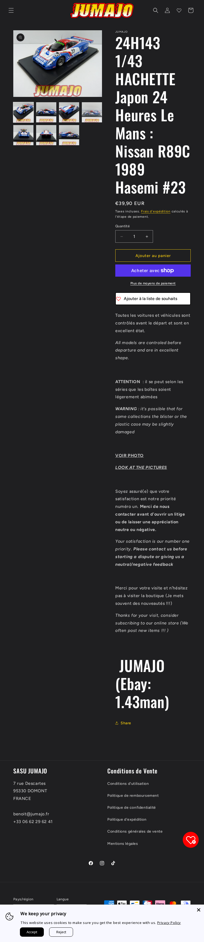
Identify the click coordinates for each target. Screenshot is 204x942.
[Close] (198, 910)
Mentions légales (122, 843)
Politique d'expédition (126, 819)
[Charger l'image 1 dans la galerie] (23, 112)
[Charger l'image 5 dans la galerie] (23, 135)
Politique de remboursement (133, 795)
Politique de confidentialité (131, 807)
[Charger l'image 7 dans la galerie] (69, 135)
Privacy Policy (169, 922)
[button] (11, 10)
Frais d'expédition (156, 211)
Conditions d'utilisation (128, 783)
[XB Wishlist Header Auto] (179, 10)
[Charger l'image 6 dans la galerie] (46, 135)
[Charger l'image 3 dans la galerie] (69, 112)
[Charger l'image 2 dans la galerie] (46, 112)
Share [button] (126, 723)
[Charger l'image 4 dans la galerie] (92, 112)
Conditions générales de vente (135, 831)
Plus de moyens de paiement (153, 283)
